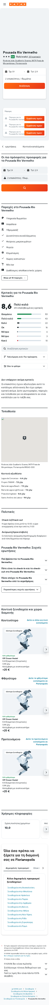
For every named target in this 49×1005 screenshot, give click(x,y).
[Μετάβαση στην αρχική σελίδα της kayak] (17, 4)
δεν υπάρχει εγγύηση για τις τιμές (17, 956)
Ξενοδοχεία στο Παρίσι (17, 899)
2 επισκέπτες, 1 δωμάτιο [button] (18, 78)
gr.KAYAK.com (17, 989)
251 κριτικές (35, 56)
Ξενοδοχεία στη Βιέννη (17, 907)
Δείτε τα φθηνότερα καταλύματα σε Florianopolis (38, 681)
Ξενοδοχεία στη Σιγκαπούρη (20, 922)
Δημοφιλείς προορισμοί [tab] (17, 868)
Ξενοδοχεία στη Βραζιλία (23, 994)
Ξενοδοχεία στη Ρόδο (17, 918)
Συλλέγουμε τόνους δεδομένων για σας (22, 969)
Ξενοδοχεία (29, 989)
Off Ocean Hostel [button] (10, 658)
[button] (5, 4)
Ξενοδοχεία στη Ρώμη (17, 926)
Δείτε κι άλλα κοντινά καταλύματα (37, 621)
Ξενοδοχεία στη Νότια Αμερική (23, 991)
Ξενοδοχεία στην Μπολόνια (19, 891)
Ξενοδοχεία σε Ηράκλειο (18, 895)
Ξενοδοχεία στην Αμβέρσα (19, 903)
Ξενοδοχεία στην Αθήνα (18, 910)
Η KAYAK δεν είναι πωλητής (18, 963)
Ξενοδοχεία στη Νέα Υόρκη (19, 914)
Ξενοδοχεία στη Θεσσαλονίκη (20, 887)
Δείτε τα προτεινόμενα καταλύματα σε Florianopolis (37, 742)
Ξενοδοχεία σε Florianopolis (14, 999)
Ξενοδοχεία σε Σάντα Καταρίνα (23, 996)
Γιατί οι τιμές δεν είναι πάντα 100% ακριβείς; (21, 974)
